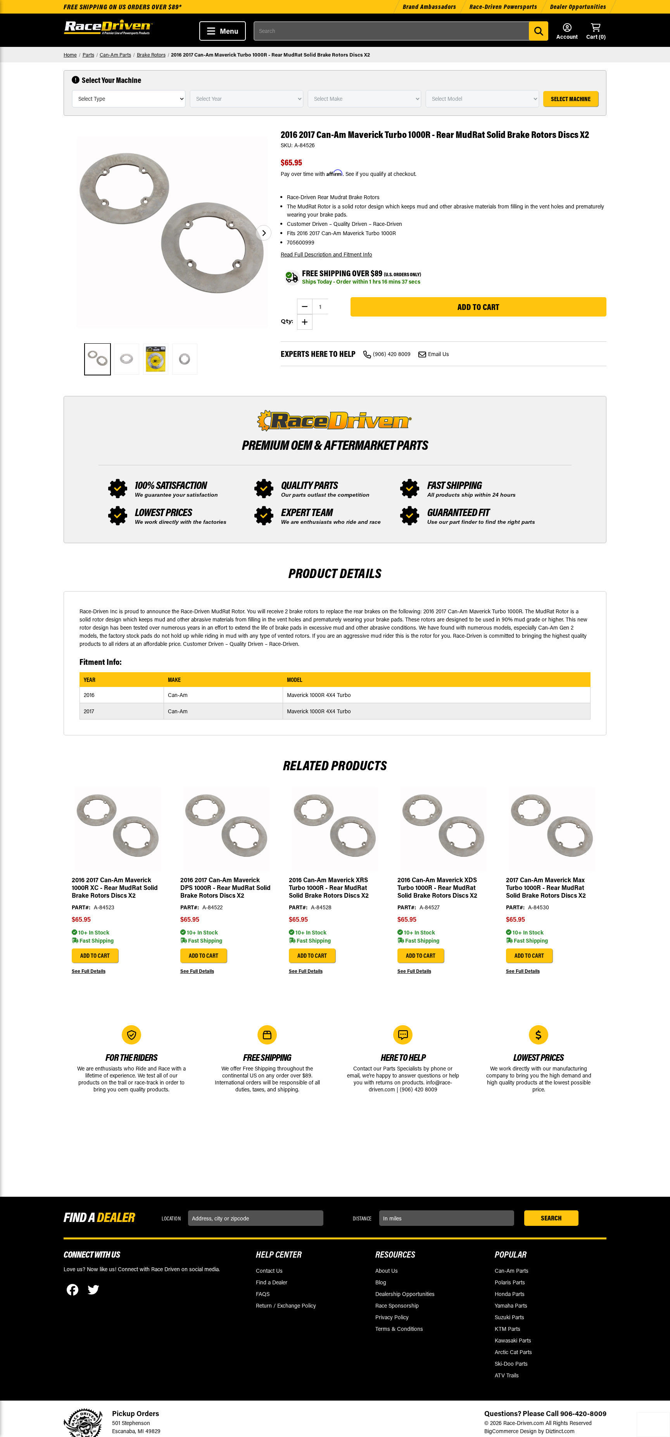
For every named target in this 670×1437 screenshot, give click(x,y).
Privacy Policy (392, 1317)
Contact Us (269, 1270)
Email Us (438, 354)
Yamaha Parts (511, 1305)
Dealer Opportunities (578, 6)
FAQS (262, 1294)
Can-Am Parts (511, 1270)
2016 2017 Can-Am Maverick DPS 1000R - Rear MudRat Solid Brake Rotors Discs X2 (225, 887)
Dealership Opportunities (405, 1294)
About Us (386, 1270)
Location (171, 1218)
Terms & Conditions (399, 1328)
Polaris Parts (510, 1282)
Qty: (287, 321)
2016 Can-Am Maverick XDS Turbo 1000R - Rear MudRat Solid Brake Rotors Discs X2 (437, 887)
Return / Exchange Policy (286, 1305)
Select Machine (571, 99)
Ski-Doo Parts (511, 1363)
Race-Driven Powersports (503, 6)
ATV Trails (507, 1375)
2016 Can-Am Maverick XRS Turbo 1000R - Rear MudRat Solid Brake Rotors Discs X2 (329, 887)
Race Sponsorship (397, 1305)
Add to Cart (95, 955)
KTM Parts (507, 1328)
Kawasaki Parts (513, 1340)
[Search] (538, 31)
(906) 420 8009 (392, 354)
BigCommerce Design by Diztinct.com (529, 1431)
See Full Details (88, 971)
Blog (380, 1282)
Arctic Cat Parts (513, 1352)
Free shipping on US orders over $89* (123, 6)
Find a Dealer (271, 1282)
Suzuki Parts (509, 1317)
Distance (362, 1218)
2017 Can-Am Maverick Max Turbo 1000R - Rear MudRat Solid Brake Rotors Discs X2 (546, 887)
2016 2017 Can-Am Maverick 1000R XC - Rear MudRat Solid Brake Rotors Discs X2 (115, 887)
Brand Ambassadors (430, 6)
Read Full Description (326, 254)
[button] (263, 233)
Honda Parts (510, 1294)
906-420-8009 (583, 1413)
